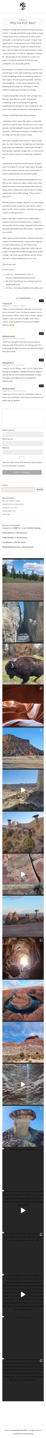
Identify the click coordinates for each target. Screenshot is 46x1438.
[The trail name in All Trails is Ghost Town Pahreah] (23, 1042)
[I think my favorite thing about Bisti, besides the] (23, 1210)
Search (5, 485)
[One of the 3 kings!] (23, 1336)
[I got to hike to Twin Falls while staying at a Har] (23, 1084)
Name (8, 430)
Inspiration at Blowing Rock (13, 504)
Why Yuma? (6, 514)
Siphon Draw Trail (9, 511)
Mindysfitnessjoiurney (11, 547)
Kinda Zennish (8, 533)
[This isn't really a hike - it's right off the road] (23, 958)
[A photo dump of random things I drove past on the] (23, 1126)
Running (23, 20)
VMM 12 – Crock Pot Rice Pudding (26, 528)
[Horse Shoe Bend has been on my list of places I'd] (23, 1000)
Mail (7, 439)
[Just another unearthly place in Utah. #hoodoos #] (23, 790)
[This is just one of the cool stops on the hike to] (23, 1252)
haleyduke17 (8, 362)
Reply (41, 300)
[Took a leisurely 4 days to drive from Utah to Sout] (23, 664)
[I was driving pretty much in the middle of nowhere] (23, 1294)
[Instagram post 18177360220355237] (23, 1168)
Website (5, 448)
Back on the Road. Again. (11, 501)
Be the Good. (22, 533)
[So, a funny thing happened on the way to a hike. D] (23, 579)
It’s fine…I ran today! (14, 288)
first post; (26, 40)
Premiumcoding (27, 1434)
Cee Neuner (7, 542)
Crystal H (7, 303)
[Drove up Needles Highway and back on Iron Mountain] (23, 621)
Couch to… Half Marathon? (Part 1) (19, 274)
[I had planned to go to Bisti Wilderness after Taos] (23, 1378)
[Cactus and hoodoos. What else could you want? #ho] (23, 832)
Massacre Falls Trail (9, 508)
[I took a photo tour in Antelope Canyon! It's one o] (23, 706)
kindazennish (8, 336)
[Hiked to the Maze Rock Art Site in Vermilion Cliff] (23, 874)
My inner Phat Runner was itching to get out (23, 281)
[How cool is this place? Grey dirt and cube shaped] (23, 748)
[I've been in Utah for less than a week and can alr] (23, 916)
